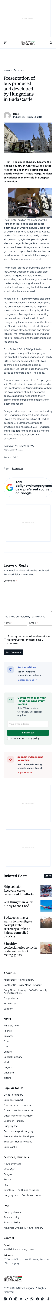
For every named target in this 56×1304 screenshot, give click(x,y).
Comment (10, 580)
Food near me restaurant (18, 1105)
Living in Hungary (13, 1094)
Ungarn (8, 1067)
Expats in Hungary (14, 1120)
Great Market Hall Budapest (19, 1136)
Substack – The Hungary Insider (21, 1189)
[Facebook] (10, 1298)
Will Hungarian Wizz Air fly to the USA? (18, 904)
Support (8, 1008)
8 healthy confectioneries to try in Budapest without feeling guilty (20, 949)
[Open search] (50, 42)
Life (6, 1046)
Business (8, 1035)
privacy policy (32, 738)
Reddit (7, 1179)
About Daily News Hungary (19, 979)
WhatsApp (9, 1169)
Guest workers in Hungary (18, 1115)
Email (33, 622)
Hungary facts (12, 1125)
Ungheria (9, 1072)
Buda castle (10, 1146)
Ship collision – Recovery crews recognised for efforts (19, 890)
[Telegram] (37, 1298)
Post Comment (13, 652)
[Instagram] (15, 1298)
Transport (17, 468)
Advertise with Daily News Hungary (23, 1227)
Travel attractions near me (18, 1110)
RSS (6, 1184)
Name (8, 622)
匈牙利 (7, 1077)
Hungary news (12, 1025)
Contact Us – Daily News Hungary (23, 984)
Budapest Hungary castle (18, 1141)
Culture (8, 1051)
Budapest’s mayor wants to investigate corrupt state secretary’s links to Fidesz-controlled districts (18, 927)
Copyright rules (12, 1212)
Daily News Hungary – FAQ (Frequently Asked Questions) (25, 991)
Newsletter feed (13, 1163)
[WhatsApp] (31, 1298)
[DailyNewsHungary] (28, 43)
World (7, 1062)
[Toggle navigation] (5, 43)
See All (48, 876)
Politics (8, 1030)
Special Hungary (13, 1056)
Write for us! (10, 1003)
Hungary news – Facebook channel (23, 1195)
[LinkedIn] (5, 1298)
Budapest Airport (13, 1099)
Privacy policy (11, 1217)
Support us (23, 772)
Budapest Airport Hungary (18, 1131)
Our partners (11, 998)
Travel (7, 1041)
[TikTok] (26, 1298)
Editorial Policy (12, 1222)
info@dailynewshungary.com (20, 1249)
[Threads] (48, 1298)
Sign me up (28, 732)
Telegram (9, 1174)
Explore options (25, 680)
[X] (21, 1298)
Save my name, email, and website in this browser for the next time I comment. (28, 640)
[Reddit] (42, 1298)
